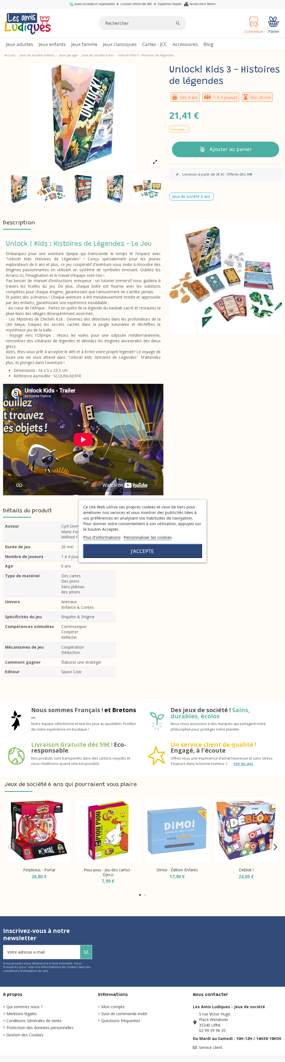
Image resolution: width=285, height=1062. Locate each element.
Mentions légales (21, 1013)
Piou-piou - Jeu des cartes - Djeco (108, 872)
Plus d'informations (102, 537)
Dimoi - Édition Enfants (177, 869)
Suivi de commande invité (124, 1013)
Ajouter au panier (231, 149)
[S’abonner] (86, 952)
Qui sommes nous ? (24, 1006)
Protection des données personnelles (39, 1027)
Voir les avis (243, 763)
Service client (210, 1047)
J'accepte (142, 551)
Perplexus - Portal (39, 869)
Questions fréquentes (120, 1020)
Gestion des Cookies (24, 1034)
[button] (185, 44)
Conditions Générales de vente (34, 1020)
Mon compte (113, 1006)
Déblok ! (246, 869)
